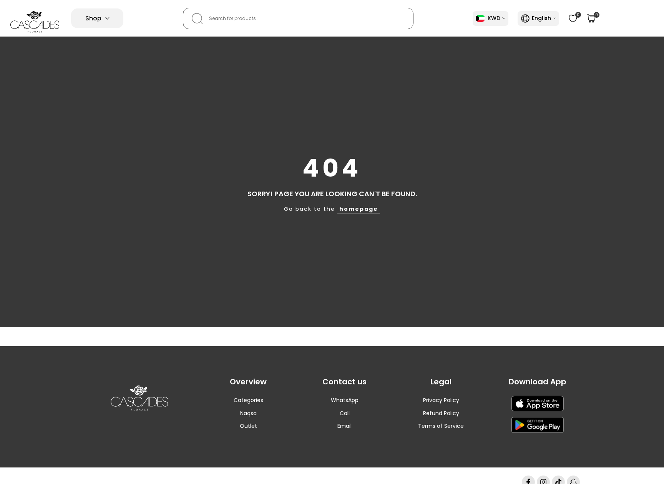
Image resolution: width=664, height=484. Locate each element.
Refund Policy (441, 413)
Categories (248, 400)
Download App (537, 381)
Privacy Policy (441, 400)
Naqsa (248, 413)
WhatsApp (345, 400)
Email (344, 426)
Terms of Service (441, 426)
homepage (358, 209)
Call (345, 413)
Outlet (248, 426)
